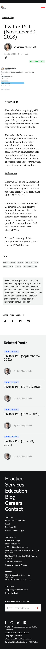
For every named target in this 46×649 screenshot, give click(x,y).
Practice (14, 478)
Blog (10, 496)
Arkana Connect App (14, 530)
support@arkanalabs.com (16, 589)
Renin (20, 262)
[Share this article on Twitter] (5, 321)
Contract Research (13, 561)
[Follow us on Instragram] (11, 622)
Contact (14, 509)
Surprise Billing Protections (16, 642)
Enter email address (18, 607)
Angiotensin (9, 262)
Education (16, 490)
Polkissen (8, 266)
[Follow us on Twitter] (18, 622)
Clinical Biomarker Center (16, 565)
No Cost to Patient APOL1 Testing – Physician (22, 551)
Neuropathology (12, 544)
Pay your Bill (10, 527)
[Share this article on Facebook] (12, 321)
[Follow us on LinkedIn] (24, 622)
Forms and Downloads (15, 520)
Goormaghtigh (30, 266)
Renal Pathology (12, 540)
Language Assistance (13, 636)
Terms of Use (10, 632)
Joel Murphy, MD (24, 371)
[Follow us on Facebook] (5, 622)
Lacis (18, 266)
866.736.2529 (11, 593)
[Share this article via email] (28, 321)
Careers (13, 503)
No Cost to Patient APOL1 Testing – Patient (22, 557)
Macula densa (32, 262)
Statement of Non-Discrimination (18, 639)
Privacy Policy (23, 632)
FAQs (7, 524)
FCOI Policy (33, 642)
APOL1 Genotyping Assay (17, 547)
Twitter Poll (37, 61)
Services (14, 484)
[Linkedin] (20, 321)
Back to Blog (8, 17)
